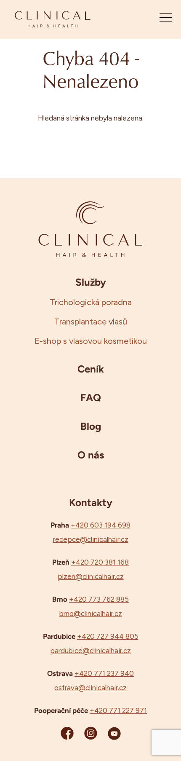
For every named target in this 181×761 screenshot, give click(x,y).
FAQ (90, 397)
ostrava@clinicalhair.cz (90, 687)
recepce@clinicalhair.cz (90, 539)
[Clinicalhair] (52, 19)
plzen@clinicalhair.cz (91, 576)
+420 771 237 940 (104, 673)
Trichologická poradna (91, 302)
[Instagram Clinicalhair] (90, 733)
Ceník (90, 369)
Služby (90, 282)
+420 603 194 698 (100, 525)
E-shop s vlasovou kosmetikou (91, 341)
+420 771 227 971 (118, 710)
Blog (90, 426)
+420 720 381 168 (100, 562)
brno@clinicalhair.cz (90, 613)
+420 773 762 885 (99, 599)
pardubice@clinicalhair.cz (90, 650)
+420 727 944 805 (107, 636)
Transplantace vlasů (90, 321)
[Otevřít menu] (166, 19)
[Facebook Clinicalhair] (67, 733)
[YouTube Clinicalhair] (114, 733)
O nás (90, 455)
